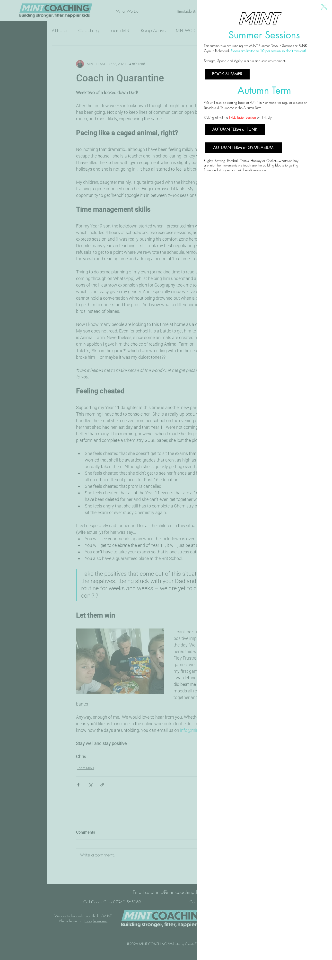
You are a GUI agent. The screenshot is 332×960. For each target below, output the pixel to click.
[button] (324, 7)
